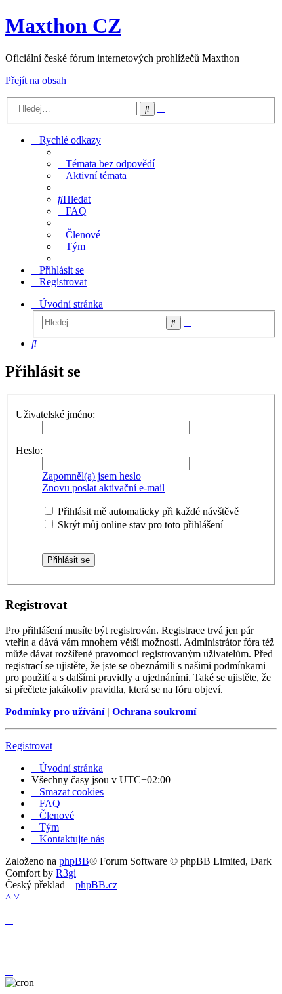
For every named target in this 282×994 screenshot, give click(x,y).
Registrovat (28, 745)
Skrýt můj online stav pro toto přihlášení (139, 524)
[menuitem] (106, 163)
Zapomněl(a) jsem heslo (91, 476)
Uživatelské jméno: (55, 414)
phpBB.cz (96, 884)
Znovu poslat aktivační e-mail (103, 487)
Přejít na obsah (35, 80)
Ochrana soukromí (154, 711)
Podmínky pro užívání (54, 711)
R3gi (66, 873)
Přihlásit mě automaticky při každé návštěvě (147, 511)
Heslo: (29, 450)
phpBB (74, 861)
